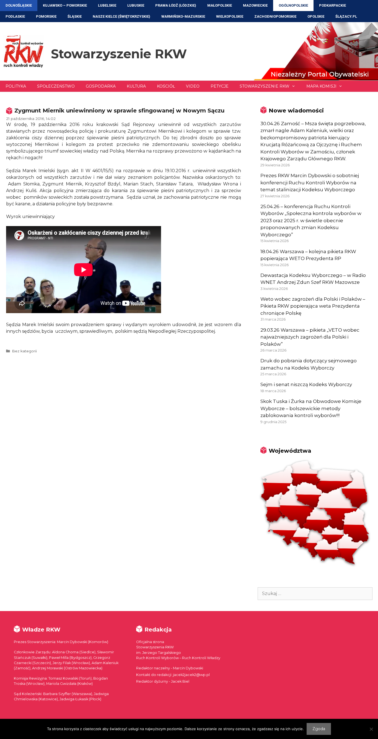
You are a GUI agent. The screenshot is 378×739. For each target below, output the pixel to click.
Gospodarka (101, 86)
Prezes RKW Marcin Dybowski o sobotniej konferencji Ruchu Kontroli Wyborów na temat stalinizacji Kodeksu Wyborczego (309, 182)
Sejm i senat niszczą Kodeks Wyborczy (306, 384)
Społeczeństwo (56, 86)
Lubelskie (107, 5)
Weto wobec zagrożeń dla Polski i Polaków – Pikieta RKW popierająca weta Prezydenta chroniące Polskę (312, 306)
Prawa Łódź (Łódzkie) (175, 5)
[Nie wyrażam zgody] (371, 729)
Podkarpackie (332, 5)
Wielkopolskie (229, 16)
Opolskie (315, 16)
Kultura (136, 86)
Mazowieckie (255, 5)
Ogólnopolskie (293, 5)
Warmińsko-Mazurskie (183, 16)
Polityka (16, 86)
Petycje (220, 86)
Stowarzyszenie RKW (119, 53)
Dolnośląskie (19, 5)
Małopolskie (219, 5)
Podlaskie (15, 16)
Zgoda (318, 728)
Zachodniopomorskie (275, 16)
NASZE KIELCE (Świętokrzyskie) (121, 16)
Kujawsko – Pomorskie (65, 5)
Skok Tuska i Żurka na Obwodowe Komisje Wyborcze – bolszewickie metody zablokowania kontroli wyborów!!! (310, 408)
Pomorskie (46, 16)
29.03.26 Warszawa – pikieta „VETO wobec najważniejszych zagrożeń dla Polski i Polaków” (309, 337)
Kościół (166, 86)
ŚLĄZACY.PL (346, 16)
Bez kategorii (24, 351)
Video (193, 86)
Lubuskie (135, 5)
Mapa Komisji (321, 86)
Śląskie (75, 16)
